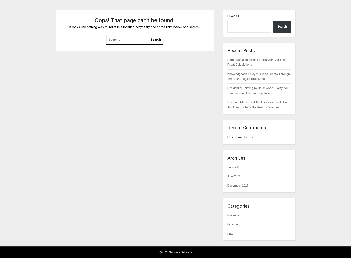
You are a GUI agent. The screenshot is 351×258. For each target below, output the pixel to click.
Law (230, 234)
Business (234, 215)
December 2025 (238, 185)
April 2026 (234, 176)
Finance (233, 224)
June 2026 (234, 167)
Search (233, 16)
